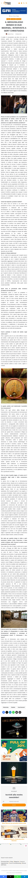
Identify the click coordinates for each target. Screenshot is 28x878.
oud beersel (21, 707)
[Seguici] (26, 845)
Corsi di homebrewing (15, 863)
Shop (11, 861)
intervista (6, 707)
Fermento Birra (5, 861)
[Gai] (14, 10)
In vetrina (13, 19)
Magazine (16, 861)
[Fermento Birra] (7, 3)
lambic (13, 707)
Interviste (19, 19)
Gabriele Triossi (10, 34)
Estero (14, 16)
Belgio (17, 16)
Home (11, 16)
